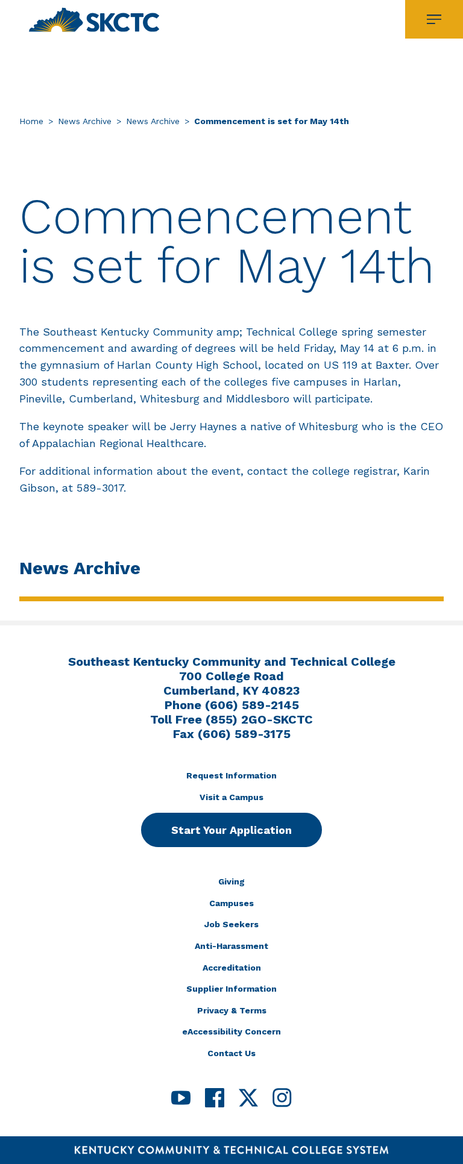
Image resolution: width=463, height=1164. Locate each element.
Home (31, 121)
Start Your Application (231, 830)
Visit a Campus (231, 797)
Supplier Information (231, 988)
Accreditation (232, 967)
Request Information (231, 775)
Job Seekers (231, 924)
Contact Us (231, 1053)
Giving (231, 881)
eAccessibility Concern (231, 1031)
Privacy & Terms (231, 1010)
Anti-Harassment (231, 946)
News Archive (85, 121)
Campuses (231, 903)
